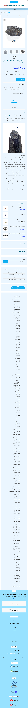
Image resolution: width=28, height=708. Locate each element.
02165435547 (11, 650)
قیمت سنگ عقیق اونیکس (7, 89)
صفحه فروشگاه (14, 287)
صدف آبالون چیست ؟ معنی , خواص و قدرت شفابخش (17, 274)
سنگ (24, 115)
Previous (14, 56)
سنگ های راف (21, 86)
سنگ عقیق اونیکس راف (19, 89)
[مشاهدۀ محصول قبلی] (8, 16)
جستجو (24, 259)
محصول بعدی (23, 16)
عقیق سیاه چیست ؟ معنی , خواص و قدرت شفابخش (17, 277)
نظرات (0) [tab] (14, 107)
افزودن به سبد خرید (21, 79)
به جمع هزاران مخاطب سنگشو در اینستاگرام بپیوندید (14, 189)
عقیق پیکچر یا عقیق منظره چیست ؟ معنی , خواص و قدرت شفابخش (15, 269)
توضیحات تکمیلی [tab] (14, 104)
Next (14, 58)
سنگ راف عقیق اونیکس (11, 87)
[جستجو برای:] (2, 12)
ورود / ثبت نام (22, 287)
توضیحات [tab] (14, 100)
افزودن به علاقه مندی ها (18, 93)
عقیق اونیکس (13, 89)
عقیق (15, 86)
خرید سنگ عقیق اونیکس (18, 87)
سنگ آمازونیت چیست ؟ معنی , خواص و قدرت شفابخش (16, 279)
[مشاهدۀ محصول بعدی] (20, 16)
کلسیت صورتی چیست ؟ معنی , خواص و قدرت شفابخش (16, 272)
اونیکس (18, 86)
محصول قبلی (5, 16)
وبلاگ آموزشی (14, 638)
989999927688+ (11, 653)
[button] (4, 20)
